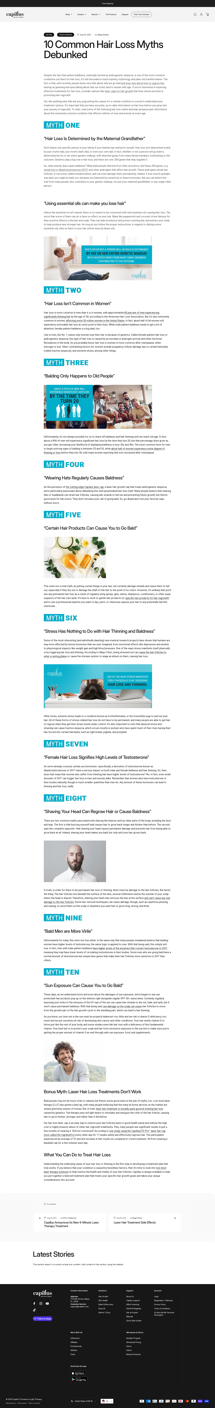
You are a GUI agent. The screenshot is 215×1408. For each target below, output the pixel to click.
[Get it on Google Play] (79, 1379)
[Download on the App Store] (78, 1373)
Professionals (76, 1346)
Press (73, 1354)
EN (107, 1401)
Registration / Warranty (163, 1300)
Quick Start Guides (133, 1321)
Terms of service (34, 1403)
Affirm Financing (132, 1304)
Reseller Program (133, 1338)
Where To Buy (104, 1312)
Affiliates (74, 1342)
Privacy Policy (160, 1304)
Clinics (129, 1346)
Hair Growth (103, 1296)
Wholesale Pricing (133, 1342)
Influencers (75, 1338)
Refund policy (11, 1403)
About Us (130, 1296)
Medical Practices (133, 1354)
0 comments (51, 1204)
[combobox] (107, 1401)
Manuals (129, 1316)
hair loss (49, 35)
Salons (129, 1350)
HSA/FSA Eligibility (133, 1308)
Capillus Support (133, 1300)
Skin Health (103, 1300)
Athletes (74, 1350)
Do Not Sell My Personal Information (164, 1313)
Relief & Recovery (105, 1304)
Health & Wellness (65, 35)
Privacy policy (22, 1403)
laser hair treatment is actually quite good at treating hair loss (129, 1108)
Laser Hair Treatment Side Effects (135, 1222)
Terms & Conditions (162, 1308)
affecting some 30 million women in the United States (95, 320)
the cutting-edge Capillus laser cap (85, 486)
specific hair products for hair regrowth (146, 598)
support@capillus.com (80, 1306)
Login (156, 1296)
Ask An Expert (132, 1312)
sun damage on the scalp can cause (122, 1006)
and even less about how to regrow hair (142, 83)
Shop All (101, 1308)
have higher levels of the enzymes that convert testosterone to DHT (130, 948)
